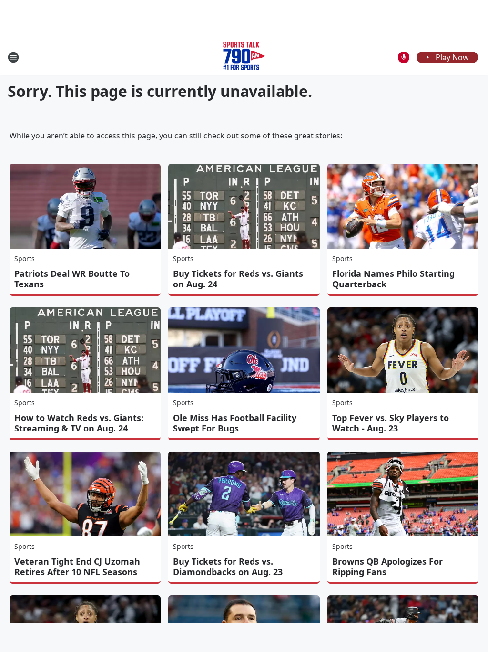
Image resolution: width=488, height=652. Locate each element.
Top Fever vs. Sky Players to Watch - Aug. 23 (390, 422)
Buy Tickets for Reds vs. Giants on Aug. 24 (238, 278)
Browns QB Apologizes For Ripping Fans (387, 566)
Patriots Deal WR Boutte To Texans (72, 278)
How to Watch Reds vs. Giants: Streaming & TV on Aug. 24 (78, 422)
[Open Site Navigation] (13, 57)
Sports (24, 258)
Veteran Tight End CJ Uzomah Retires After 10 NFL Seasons (77, 566)
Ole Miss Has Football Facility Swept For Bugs (234, 422)
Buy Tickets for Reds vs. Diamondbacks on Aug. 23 (228, 566)
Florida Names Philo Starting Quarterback (393, 278)
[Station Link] (244, 57)
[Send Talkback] (403, 57)
